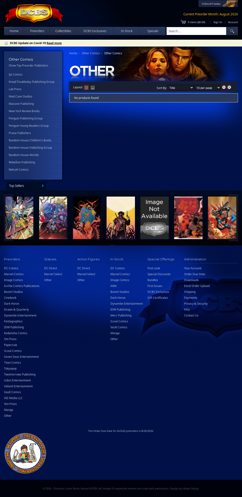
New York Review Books (24, 111)
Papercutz (10, 345)
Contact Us (191, 315)
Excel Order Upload (197, 286)
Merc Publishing (120, 315)
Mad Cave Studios (20, 96)
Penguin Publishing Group (26, 118)
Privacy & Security (196, 304)
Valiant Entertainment (18, 386)
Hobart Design (191, 488)
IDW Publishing (14, 327)
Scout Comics (13, 351)
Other (8, 416)
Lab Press (15, 89)
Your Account (192, 268)
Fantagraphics (13, 321)
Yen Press (10, 404)
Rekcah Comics (19, 170)
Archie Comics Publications (21, 286)
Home (14, 31)
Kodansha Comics (15, 333)
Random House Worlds (24, 155)
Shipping (189, 292)
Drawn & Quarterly (16, 309)
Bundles (152, 280)
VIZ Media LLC (13, 398)
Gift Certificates (157, 298)
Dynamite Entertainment (20, 315)
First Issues (154, 286)
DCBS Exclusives (158, 292)
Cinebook (10, 298)
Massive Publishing (21, 104)
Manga (8, 410)
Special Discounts (159, 274)
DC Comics (11, 268)
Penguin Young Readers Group (29, 126)
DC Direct (50, 268)
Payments (190, 298)
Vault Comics (12, 392)
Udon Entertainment (17, 380)
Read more (54, 43)
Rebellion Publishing (22, 162)
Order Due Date (194, 274)
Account (233, 22)
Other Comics (91, 53)
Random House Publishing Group (30, 148)
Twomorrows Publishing (19, 374)
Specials (152, 31)
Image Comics (13, 280)
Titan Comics (12, 363)
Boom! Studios (13, 292)
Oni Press (10, 339)
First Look (153, 268)
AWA (113, 286)
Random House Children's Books (30, 140)
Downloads (191, 280)
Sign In (217, 22)
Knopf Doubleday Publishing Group (31, 82)
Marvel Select (53, 274)
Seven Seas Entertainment (21, 357)
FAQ (187, 309)
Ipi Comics (15, 74)
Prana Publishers (20, 133)
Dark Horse (11, 304)
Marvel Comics (14, 274)
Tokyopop (10, 368)
